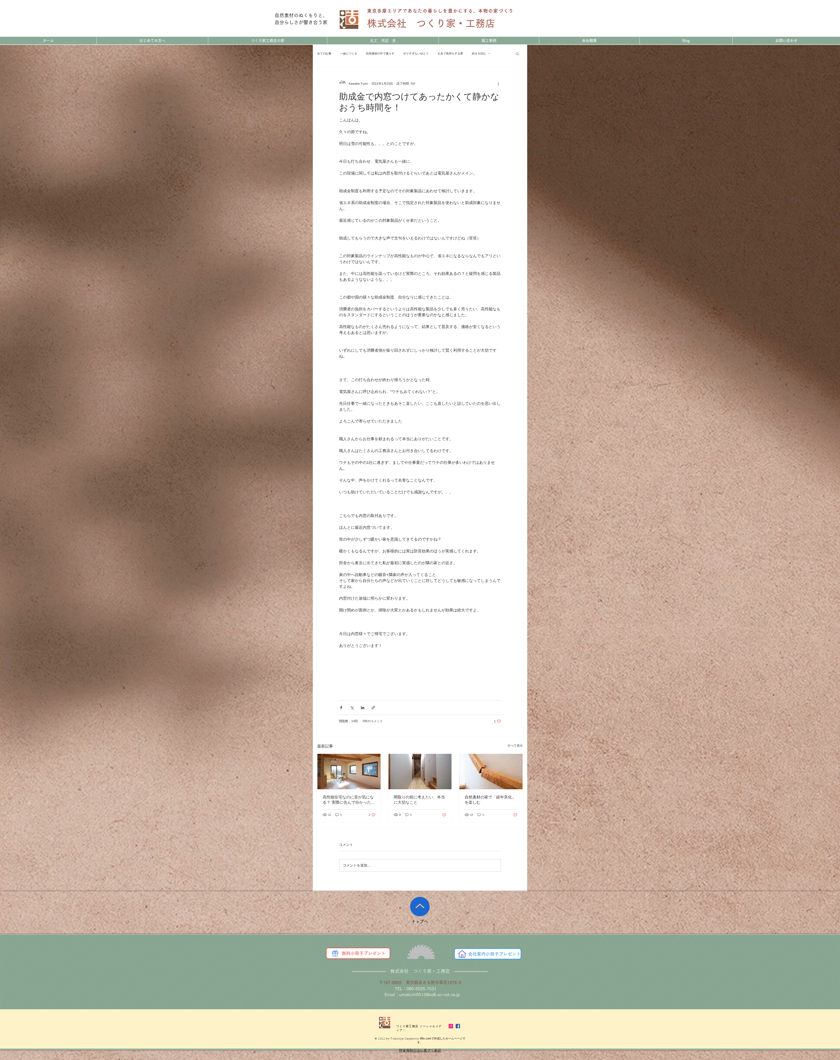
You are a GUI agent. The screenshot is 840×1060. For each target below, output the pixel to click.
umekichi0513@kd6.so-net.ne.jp (429, 994)
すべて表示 (515, 745)
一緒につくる (348, 53)
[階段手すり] (491, 771)
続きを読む (479, 53)
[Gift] (335, 953)
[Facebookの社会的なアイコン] (458, 1026)
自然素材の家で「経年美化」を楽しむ (490, 800)
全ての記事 (324, 53)
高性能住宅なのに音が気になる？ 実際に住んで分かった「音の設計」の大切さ (348, 800)
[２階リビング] (349, 771)
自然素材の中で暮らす (380, 53)
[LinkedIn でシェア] (362, 708)
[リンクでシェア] (373, 708)
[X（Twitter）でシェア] (352, 708)
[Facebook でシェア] (341, 708)
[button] (517, 53)
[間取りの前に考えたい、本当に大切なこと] (420, 771)
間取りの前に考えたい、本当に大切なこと (419, 800)
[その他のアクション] (498, 83)
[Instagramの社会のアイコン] (451, 1026)
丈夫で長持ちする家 (450, 53)
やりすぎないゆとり (416, 53)
